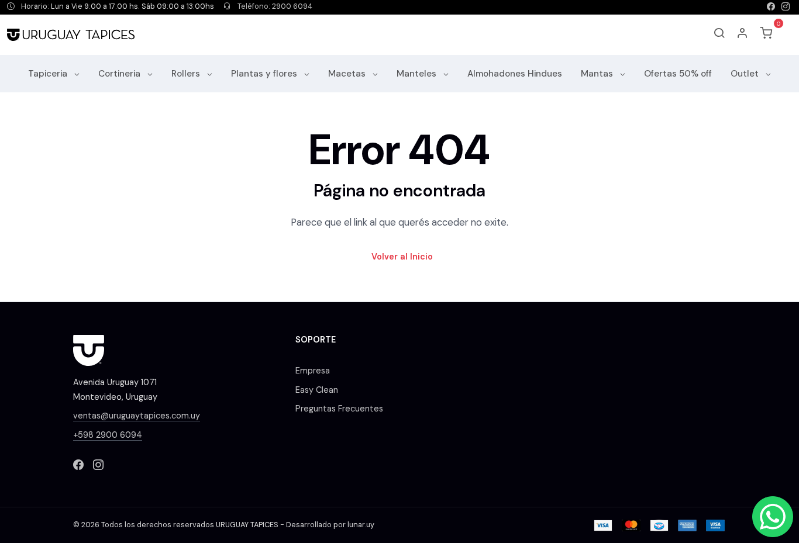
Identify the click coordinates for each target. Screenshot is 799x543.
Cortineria (120, 73)
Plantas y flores (265, 73)
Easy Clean (316, 390)
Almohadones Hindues (514, 73)
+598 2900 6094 (107, 435)
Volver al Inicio (402, 256)
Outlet (746, 73)
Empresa (312, 370)
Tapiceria (49, 73)
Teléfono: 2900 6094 (274, 6)
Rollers (186, 73)
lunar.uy (360, 525)
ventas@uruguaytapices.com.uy (136, 415)
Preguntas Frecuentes (339, 408)
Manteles (418, 73)
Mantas (598, 73)
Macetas (348, 73)
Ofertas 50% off (678, 73)
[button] (743, 35)
